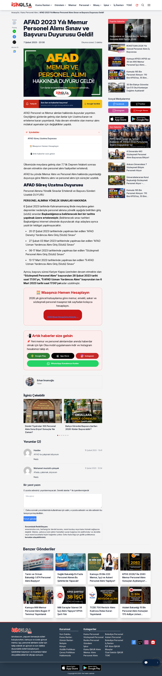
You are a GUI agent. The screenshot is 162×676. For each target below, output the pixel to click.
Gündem (59, 5)
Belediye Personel (114, 634)
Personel (84, 5)
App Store (64, 356)
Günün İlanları (66, 640)
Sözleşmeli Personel (94, 637)
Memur (72, 5)
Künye (62, 646)
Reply (36, 459)
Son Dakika (64, 634)
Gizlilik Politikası (67, 649)
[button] (99, 412)
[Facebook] (134, 642)
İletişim (62, 643)
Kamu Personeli (91, 634)
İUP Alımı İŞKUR (112, 646)
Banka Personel (91, 640)
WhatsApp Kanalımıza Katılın (65, 363)
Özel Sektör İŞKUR (114, 652)
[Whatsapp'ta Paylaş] (14, 31)
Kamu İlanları (42, 5)
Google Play (40, 356)
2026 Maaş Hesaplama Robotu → (62, 317)
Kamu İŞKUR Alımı (92, 649)
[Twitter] (140, 642)
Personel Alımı (91, 655)
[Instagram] (146, 642)
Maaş (96, 5)
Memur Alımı (90, 652)
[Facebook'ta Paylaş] (14, 36)
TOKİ (129, 5)
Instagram (89, 356)
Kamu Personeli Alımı (29, 12)
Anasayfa (15, 12)
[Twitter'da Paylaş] (14, 42)
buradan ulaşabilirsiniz (35, 537)
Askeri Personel (113, 637)
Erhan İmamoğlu (45, 380)
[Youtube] (153, 642)
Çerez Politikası (67, 652)
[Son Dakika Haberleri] (137, 5)
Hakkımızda (65, 655)
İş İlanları (119, 5)
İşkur (106, 5)
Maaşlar (109, 649)
